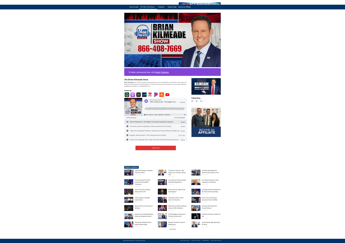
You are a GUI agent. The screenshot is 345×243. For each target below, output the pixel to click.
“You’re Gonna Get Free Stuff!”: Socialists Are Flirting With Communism (143, 182)
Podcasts (160, 7)
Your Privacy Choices (216, 240)
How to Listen (133, 7)
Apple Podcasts (162, 72)
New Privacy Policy (184, 240)
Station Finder (172, 7)
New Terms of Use (196, 240)
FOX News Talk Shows (147, 7)
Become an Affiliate (185, 7)
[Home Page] (126, 7)
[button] (219, 7)
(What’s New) (206, 240)
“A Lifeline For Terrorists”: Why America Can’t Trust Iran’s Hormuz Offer (177, 173)
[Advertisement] (206, 151)
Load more (172, 229)
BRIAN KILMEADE (131, 167)
